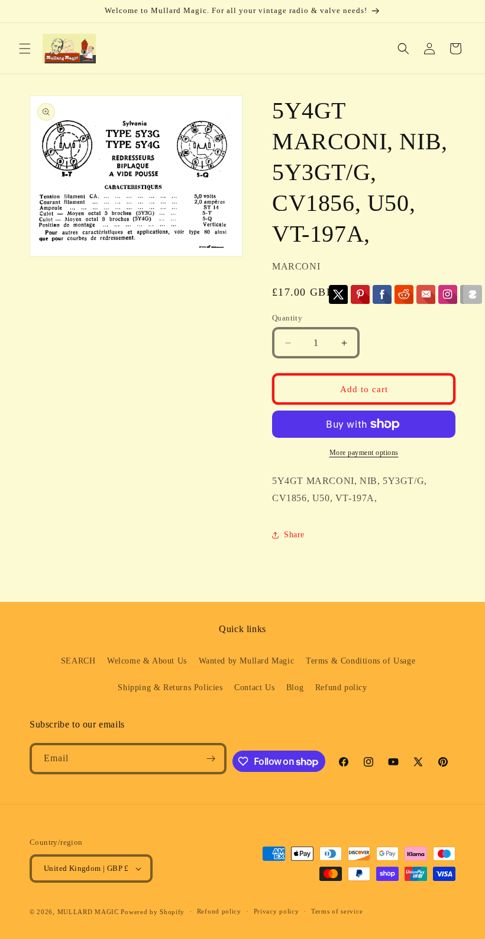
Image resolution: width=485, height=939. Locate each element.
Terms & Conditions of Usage (360, 660)
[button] (25, 49)
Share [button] (294, 534)
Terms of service (337, 911)
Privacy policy (276, 911)
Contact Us (254, 687)
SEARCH (78, 660)
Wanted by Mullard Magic (247, 660)
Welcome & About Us (147, 660)
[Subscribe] (211, 758)
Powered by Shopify (153, 911)
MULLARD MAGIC (88, 911)
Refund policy (341, 687)
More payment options (364, 452)
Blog (294, 687)
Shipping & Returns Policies (170, 687)
